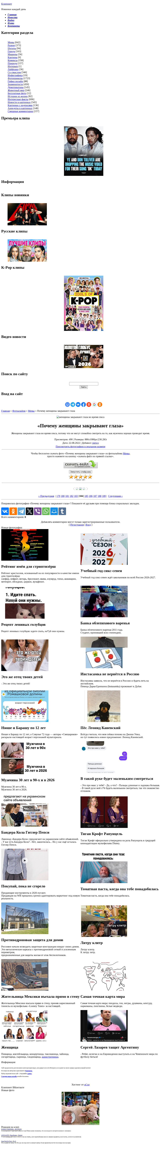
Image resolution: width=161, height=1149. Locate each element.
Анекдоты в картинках (20, 108)
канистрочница (50, 1056)
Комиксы (13, 60)
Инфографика (15, 75)
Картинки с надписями (20, 105)
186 (91, 496)
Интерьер (13, 66)
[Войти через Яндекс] (88, 404)
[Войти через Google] (94, 404)
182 (71, 496)
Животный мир (16, 90)
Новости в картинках (19, 102)
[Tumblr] (62, 511)
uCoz (87, 1084)
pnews (95, 443)
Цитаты (12, 48)
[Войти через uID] (67, 404)
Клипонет (6, 4)
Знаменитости (15, 84)
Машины (12, 54)
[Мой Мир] (54, 511)
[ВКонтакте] (5, 511)
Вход (88, 524)
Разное (11, 45)
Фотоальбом (18, 411)
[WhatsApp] (46, 511)
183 (76, 496)
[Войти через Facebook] (83, 404)
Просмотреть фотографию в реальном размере (80, 446)
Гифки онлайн (15, 81)
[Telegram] (21, 511)
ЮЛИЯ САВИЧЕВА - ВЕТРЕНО (11, 1129)
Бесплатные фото (17, 93)
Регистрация (77, 524)
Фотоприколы (15, 78)
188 (99, 496)
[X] (29, 511)
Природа (12, 63)
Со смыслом (14, 72)
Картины (12, 57)
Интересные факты (18, 99)
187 (95, 496)
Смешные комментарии (20, 111)
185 (86, 496)
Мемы (11, 42)
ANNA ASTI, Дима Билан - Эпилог (11, 1135)
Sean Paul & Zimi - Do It (8, 1141)
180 (63, 496)
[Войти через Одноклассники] (99, 404)
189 (104, 496)
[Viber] (38, 511)
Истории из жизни (18, 96)
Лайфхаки (13, 69)
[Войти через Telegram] (72, 404)
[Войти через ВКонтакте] (78, 404)
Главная (5, 411)
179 (58, 496)
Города (11, 51)
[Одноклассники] (13, 511)
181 (67, 496)
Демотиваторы (16, 87)
